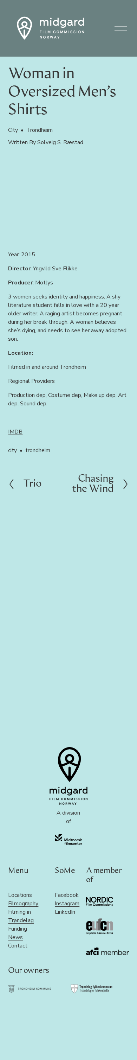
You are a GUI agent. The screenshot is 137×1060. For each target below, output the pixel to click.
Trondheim (39, 130)
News (15, 937)
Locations (20, 895)
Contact (17, 946)
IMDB (15, 432)
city (12, 450)
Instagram (67, 903)
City (13, 130)
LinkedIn (65, 912)
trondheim (37, 450)
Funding (17, 929)
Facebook (67, 895)
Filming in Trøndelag (21, 916)
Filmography (23, 903)
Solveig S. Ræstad (60, 142)
